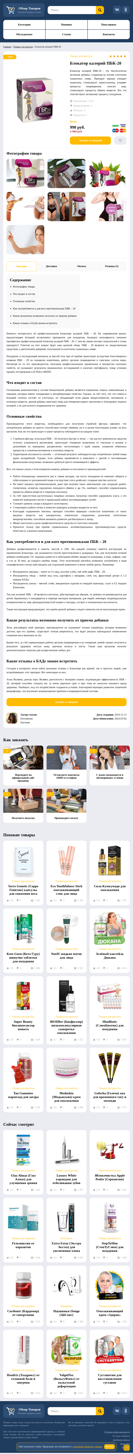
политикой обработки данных (87, 1446)
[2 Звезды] (114, 56)
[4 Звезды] (121, 56)
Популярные (108, 24)
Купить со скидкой (90, 140)
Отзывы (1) (111, 266)
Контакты (109, 34)
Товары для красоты (23, 47)
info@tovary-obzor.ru (121, 1440)
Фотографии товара (24, 286)
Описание (21, 266)
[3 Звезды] (117, 56)
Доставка (51, 266)
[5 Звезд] (125, 56)
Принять (109, 1446)
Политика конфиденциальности (117, 1432)
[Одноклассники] (126, 10)
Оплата (81, 266)
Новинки (66, 24)
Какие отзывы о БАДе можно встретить (35, 323)
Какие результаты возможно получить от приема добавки (45, 315)
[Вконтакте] (117, 10)
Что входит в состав (24, 294)
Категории (24, 24)
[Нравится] (120, 140)
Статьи (66, 34)
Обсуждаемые (24, 34)
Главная (7, 47)
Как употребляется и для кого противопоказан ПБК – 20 (44, 308)
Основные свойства (24, 301)
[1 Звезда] (110, 56)
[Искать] (100, 10)
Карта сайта (125, 1444)
